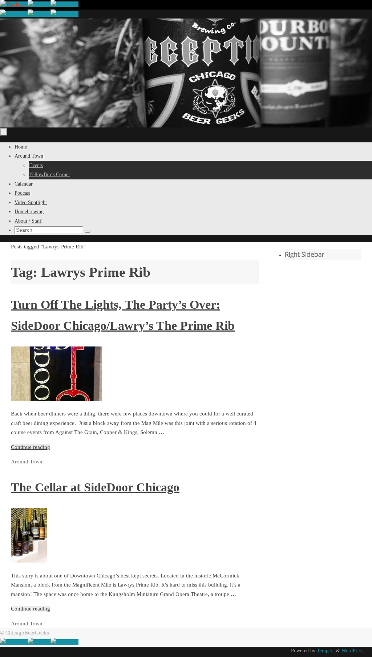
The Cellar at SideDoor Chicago (95, 487)
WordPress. (353, 650)
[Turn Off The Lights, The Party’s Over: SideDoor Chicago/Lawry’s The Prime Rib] (56, 399)
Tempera (326, 650)
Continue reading (30, 447)
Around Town (27, 462)
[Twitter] (39, 4)
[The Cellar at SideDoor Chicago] (29, 561)
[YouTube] (14, 4)
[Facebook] (64, 4)
